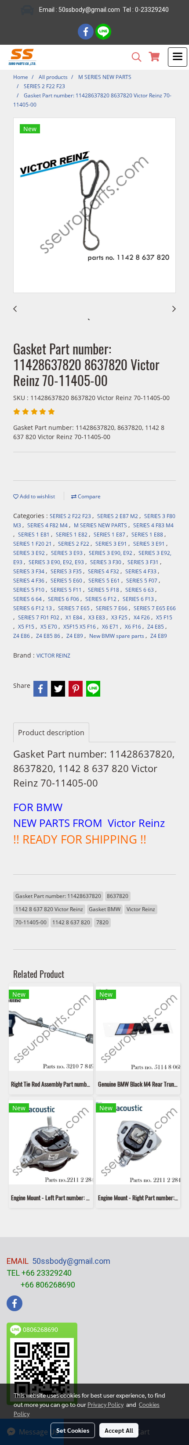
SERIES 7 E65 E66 (155, 608)
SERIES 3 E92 (29, 553)
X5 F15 (164, 617)
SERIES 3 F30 (106, 562)
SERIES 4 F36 (29, 580)
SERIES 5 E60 (67, 580)
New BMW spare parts (117, 636)
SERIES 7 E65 (74, 608)
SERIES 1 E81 (34, 534)
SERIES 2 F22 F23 (71, 516)
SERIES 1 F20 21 (33, 543)
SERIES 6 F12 (101, 599)
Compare (88, 496)
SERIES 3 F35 (67, 571)
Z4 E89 (75, 636)
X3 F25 (120, 617)
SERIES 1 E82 (72, 534)
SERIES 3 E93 (67, 553)
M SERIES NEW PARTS (101, 525)
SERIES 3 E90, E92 (111, 553)
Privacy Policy (105, 1404)
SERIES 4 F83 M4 (153, 525)
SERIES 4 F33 (141, 571)
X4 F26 (142, 617)
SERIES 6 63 (140, 590)
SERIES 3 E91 (111, 543)
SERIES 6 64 (28, 599)
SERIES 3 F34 (29, 571)
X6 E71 (111, 626)
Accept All (119, 1430)
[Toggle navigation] (177, 57)
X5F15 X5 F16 (80, 626)
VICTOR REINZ (53, 655)
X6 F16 (133, 626)
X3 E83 (97, 617)
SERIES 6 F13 (139, 599)
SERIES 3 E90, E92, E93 (57, 562)
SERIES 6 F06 (64, 599)
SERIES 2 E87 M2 (118, 516)
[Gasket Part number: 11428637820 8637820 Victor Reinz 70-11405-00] (94, 205)
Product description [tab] (51, 732)
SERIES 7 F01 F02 (39, 617)
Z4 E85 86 (49, 636)
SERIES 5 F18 (104, 590)
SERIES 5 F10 (29, 590)
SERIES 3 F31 (143, 562)
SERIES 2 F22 (74, 543)
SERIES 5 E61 (104, 580)
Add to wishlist (36, 496)
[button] (133, 57)
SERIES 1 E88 (147, 534)
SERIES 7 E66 (112, 608)
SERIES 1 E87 (110, 534)
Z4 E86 (22, 636)
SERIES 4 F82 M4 (48, 525)
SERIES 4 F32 (104, 571)
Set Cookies (72, 1430)
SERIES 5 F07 (142, 580)
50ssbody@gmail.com (71, 1261)
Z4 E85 (156, 626)
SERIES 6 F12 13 (33, 608)
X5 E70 (49, 626)
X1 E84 (74, 617)
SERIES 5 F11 (67, 590)
